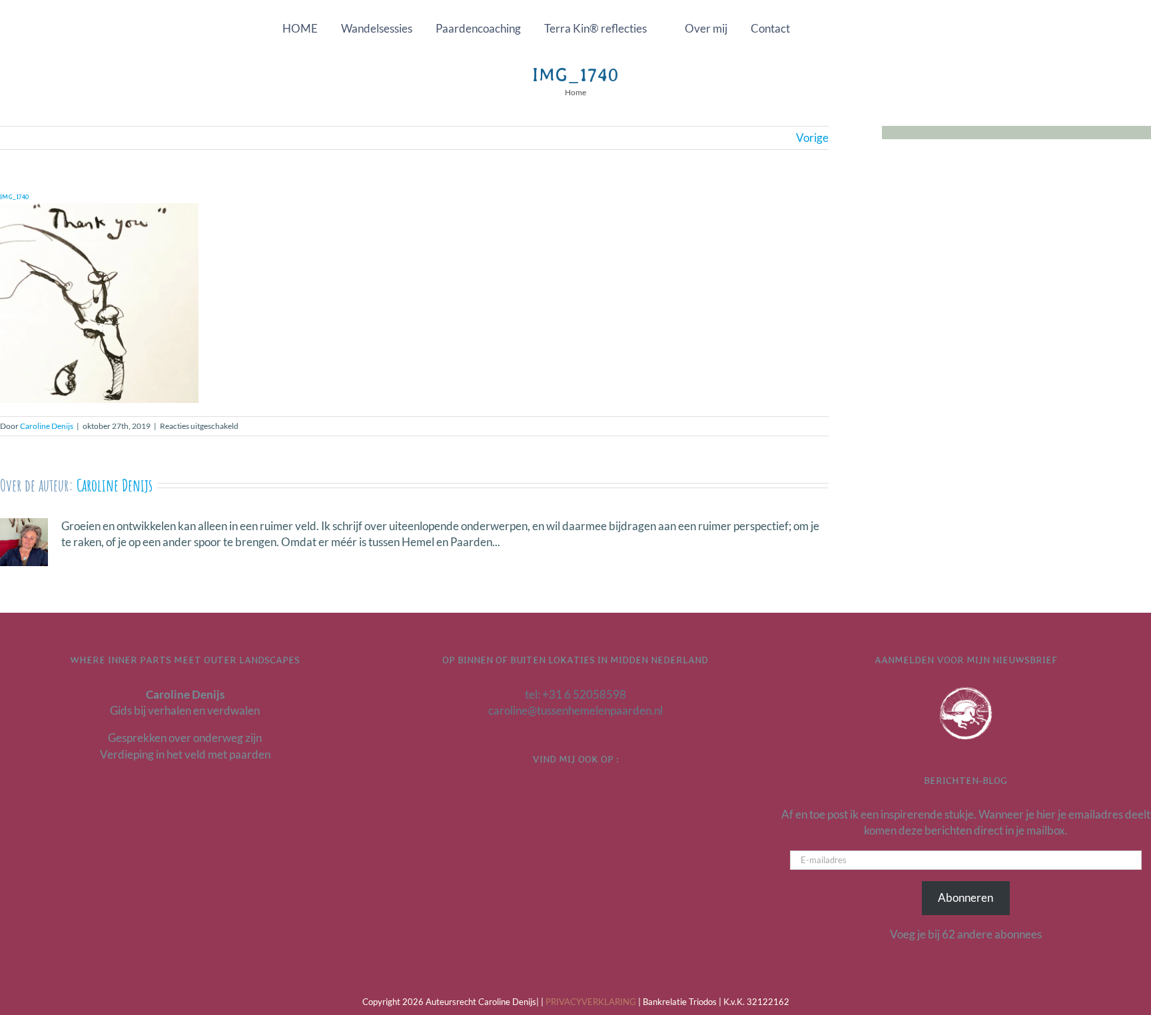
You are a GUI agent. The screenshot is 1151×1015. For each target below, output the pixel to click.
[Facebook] (575, 794)
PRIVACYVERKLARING (591, 1001)
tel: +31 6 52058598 (575, 694)
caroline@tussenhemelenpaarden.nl (575, 710)
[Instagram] (593, 794)
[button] (833, 28)
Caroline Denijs (46, 426)
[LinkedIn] (558, 794)
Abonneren (965, 897)
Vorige (812, 138)
